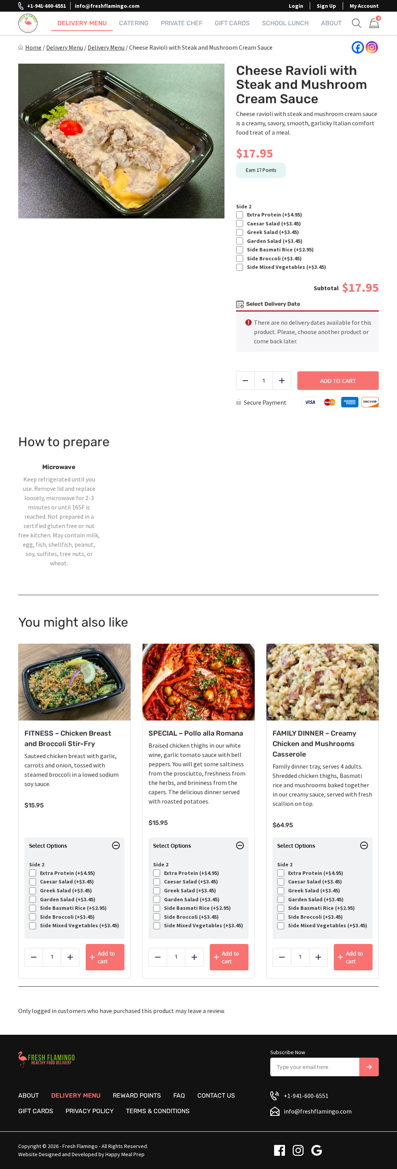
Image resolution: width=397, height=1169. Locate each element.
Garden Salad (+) (273, 241)
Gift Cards (232, 23)
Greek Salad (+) (272, 232)
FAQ (179, 1095)
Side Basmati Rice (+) (279, 249)
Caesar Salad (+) (273, 223)
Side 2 (243, 206)
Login (296, 5)
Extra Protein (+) (273, 214)
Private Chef (181, 23)
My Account (364, 5)
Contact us (216, 1095)
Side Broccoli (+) (273, 258)
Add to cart (338, 381)
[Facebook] (358, 47)
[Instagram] (372, 47)
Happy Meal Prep (125, 1154)
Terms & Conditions (158, 1111)
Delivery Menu (82, 23)
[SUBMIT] (369, 1067)
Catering (133, 23)
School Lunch (285, 23)
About (331, 23)
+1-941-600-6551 (46, 5)
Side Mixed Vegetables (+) (285, 267)
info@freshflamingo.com (107, 5)
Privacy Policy (90, 1111)
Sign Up (326, 5)
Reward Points (137, 1095)
